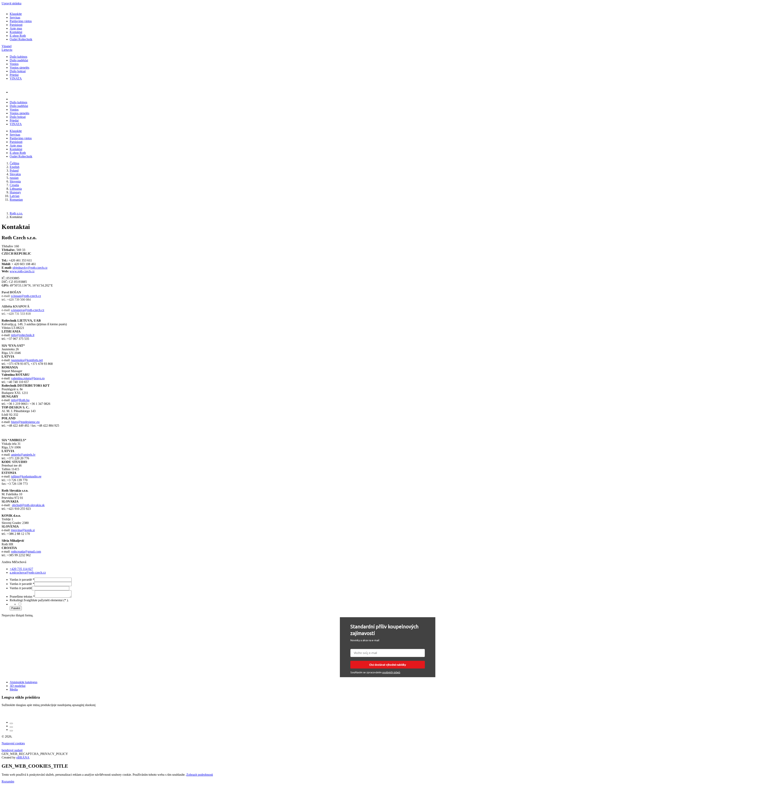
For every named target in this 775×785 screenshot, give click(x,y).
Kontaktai (16, 32)
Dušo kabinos (18, 56)
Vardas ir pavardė (22, 579)
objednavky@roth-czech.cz (30, 267)
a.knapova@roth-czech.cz (27, 310)
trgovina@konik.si (23, 530)
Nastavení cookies (13, 743)
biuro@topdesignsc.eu (25, 422)
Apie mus (16, 28)
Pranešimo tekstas (22, 596)
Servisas (15, 17)
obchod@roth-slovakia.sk (28, 505)
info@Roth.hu (20, 400)
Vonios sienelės (19, 67)
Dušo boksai (18, 71)
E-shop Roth (18, 35)
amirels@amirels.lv (23, 454)
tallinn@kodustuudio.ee (26, 476)
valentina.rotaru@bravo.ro (28, 378)
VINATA (16, 78)
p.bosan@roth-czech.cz (26, 296)
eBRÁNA (22, 757)
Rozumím (8, 781)
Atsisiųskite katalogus (23, 682)
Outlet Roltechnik (21, 39)
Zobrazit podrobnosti (199, 774)
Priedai (14, 75)
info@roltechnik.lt (22, 335)
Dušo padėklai (19, 60)
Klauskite (16, 14)
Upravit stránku (11, 3)
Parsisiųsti (16, 24)
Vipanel (7, 46)
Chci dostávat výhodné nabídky (387, 664)
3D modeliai (17, 685)
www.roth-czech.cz (22, 271)
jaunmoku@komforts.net (27, 360)
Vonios (14, 64)
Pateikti (15, 608)
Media (14, 689)
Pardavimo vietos (21, 21)
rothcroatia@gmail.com (26, 551)
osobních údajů (391, 672)
